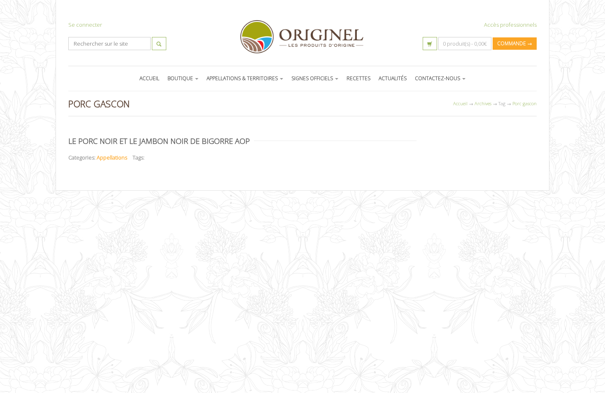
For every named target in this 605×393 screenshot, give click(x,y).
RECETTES (358, 78)
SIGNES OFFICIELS (312, 78)
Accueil (460, 103)
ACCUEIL (149, 78)
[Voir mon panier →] (430, 43)
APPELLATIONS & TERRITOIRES (243, 78)
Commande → (514, 43)
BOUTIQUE (181, 78)
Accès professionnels (510, 24)
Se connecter (85, 24)
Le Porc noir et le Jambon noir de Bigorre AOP (159, 141)
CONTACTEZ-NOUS (438, 78)
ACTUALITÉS (393, 78)
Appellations (112, 157)
